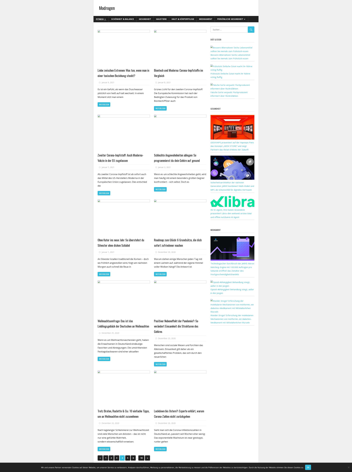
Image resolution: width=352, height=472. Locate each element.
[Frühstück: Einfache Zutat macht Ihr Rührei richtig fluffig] (232, 69)
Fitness (100, 19)
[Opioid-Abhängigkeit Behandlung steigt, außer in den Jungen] (232, 285)
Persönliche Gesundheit (230, 19)
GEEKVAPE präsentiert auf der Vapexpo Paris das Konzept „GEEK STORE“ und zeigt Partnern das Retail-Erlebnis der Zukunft (232, 146)
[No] (348, 467)
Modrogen (107, 8)
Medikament (205, 19)
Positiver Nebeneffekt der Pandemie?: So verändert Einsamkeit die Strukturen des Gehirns (176, 326)
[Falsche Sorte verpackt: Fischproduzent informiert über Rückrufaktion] (232, 88)
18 (141, 458)
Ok (308, 467)
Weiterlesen (104, 104)
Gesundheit (145, 19)
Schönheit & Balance (122, 19)
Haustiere (161, 19)
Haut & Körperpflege (183, 19)
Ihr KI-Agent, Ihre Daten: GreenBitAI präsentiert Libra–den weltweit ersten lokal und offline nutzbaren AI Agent (231, 213)
